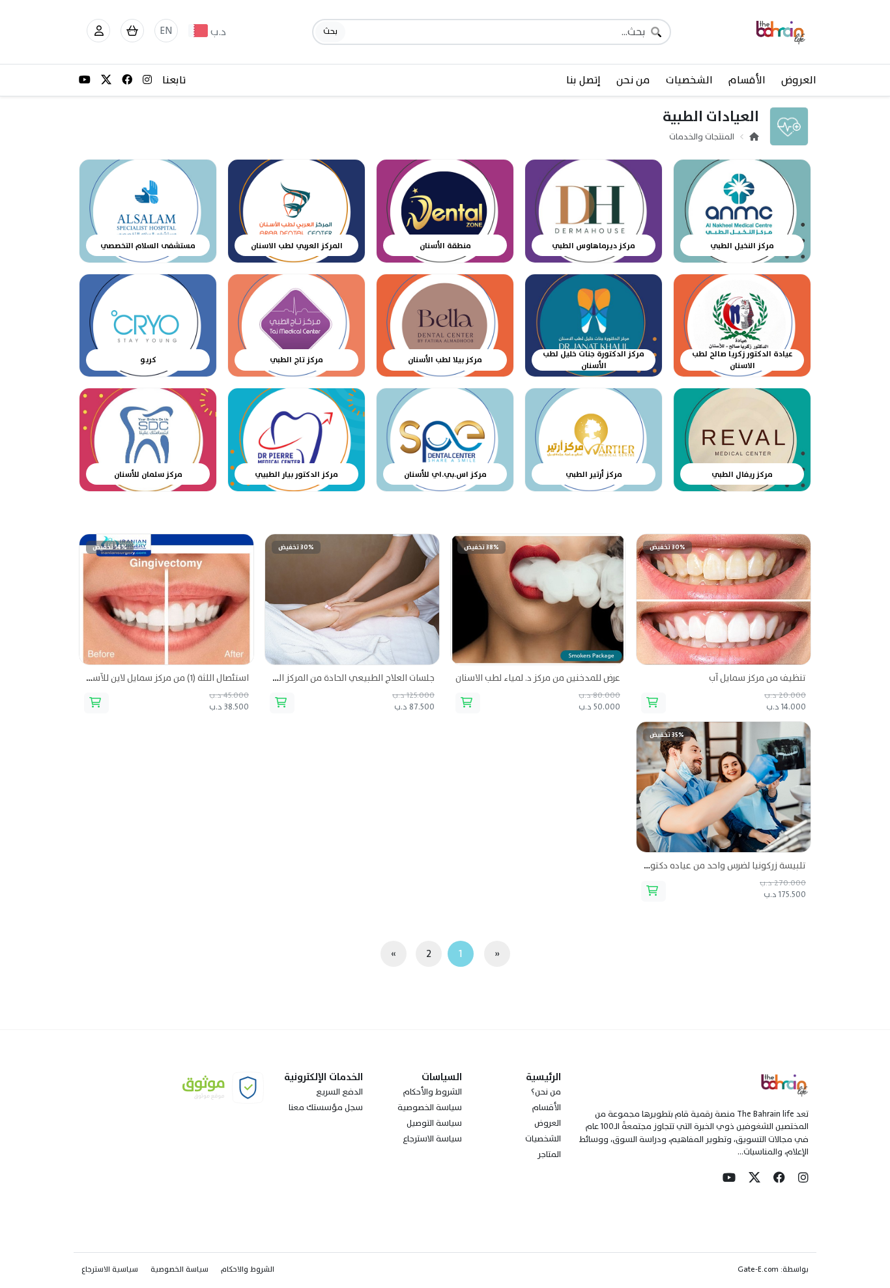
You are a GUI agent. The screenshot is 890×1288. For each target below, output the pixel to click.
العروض (798, 80)
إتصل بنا (583, 80)
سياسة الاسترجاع (432, 1139)
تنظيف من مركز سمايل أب (757, 677)
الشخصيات (689, 80)
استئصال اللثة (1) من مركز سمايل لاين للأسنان (165, 677)
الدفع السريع (339, 1092)
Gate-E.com (758, 1269)
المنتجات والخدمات (701, 137)
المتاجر (549, 1154)
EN (166, 30)
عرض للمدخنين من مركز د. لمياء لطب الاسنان (537, 677)
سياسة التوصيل (434, 1123)
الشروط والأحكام (432, 1092)
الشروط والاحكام (247, 1269)
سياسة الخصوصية (429, 1107)
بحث (330, 31)
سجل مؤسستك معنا (326, 1107)
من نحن (633, 80)
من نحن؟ (546, 1092)
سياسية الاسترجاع (109, 1269)
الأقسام (747, 80)
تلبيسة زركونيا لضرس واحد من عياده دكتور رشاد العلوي (701, 865)
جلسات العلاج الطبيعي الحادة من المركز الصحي (346, 677)
